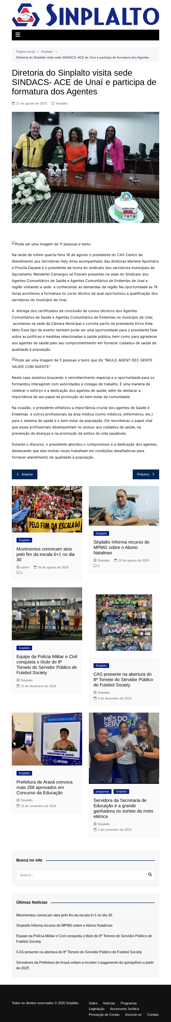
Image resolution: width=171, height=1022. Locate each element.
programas (102, 791)
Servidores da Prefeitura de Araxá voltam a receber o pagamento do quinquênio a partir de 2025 (85, 965)
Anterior (27, 474)
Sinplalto (61, 103)
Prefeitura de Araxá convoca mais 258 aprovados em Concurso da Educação (44, 787)
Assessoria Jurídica (124, 1009)
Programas (129, 1003)
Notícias (109, 1003)
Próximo (143, 474)
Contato (153, 1014)
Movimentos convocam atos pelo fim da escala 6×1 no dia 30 (45, 554)
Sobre (93, 1003)
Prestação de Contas (104, 1014)
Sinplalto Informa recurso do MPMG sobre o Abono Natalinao (121, 547)
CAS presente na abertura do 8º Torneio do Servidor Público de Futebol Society (123, 679)
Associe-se (133, 1014)
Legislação (96, 1009)
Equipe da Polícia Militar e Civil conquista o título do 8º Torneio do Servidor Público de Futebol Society (84, 939)
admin (25, 567)
